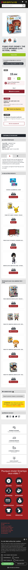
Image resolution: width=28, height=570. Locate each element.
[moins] (9, 78)
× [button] (26, 539)
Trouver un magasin (6, 526)
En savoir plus (12, 83)
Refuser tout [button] (20, 563)
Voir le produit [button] (14, 197)
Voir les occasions (13, 123)
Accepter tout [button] (7, 563)
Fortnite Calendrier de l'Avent (13, 189)
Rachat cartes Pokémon (7, 527)
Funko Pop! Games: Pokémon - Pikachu (13, 215)
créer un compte (17, 405)
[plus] (18, 78)
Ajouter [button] (14, 222)
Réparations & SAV (6, 531)
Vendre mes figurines (15, 109)
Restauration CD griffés (7, 530)
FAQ (3, 524)
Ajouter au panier (14, 91)
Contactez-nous (6, 523)
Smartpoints (5, 533)
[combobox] (24, 539)
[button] (14, 567)
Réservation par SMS (7, 529)
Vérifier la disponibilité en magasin (14, 63)
